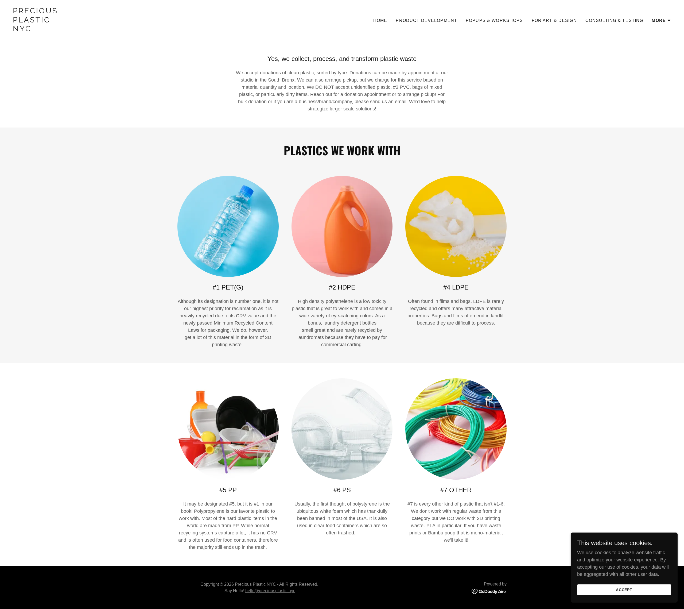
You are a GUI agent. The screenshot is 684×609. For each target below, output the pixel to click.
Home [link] (380, 20)
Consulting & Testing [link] (614, 20)
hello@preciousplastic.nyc (270, 590)
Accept (624, 590)
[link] (175, 29)
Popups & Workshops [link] (494, 20)
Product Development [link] (426, 20)
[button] (661, 20)
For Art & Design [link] (554, 20)
